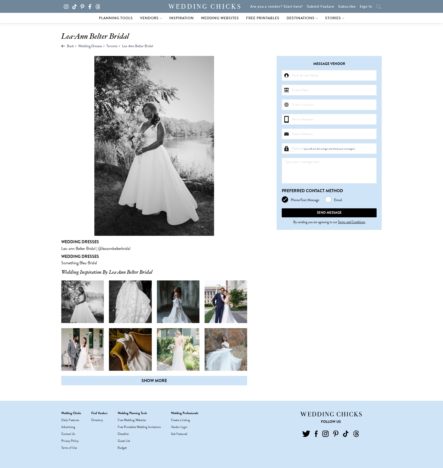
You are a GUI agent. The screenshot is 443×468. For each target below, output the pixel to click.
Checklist (123, 434)
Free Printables (262, 18)
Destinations (301, 18)
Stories (333, 18)
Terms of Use (69, 447)
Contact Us (68, 434)
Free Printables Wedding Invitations (139, 427)
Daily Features (70, 420)
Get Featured (179, 434)
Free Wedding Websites (132, 420)
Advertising (68, 427)
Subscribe (347, 6)
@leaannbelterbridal (114, 248)
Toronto (112, 45)
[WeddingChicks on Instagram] (67, 6)
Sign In (366, 6)
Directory (97, 420)
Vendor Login (179, 427)
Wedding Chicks (205, 7)
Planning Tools (116, 18)
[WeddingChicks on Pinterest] (83, 6)
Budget (122, 447)
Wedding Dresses (90, 45)
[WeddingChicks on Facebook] (91, 6)
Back (70, 45)
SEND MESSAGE (329, 212)
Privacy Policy (70, 440)
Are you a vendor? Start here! (276, 6)
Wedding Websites (220, 18)
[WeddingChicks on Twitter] (306, 433)
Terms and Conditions (351, 222)
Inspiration (181, 18)
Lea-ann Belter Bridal (78, 248)
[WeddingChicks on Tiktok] (76, 6)
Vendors (150, 18)
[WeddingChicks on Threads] (99, 6)
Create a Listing (180, 420)
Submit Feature (320, 6)
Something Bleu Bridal (79, 263)
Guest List (124, 440)
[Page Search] (378, 6)
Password (323, 148)
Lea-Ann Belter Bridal (137, 45)
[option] (154, 146)
